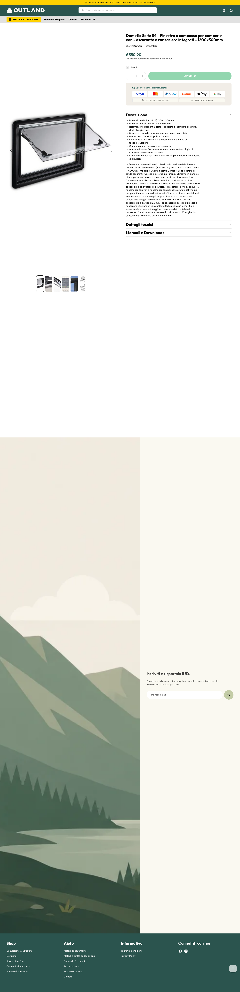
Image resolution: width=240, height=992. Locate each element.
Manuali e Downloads (145, 232)
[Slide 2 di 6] (48, 284)
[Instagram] (186, 951)
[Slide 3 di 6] (57, 284)
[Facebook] (180, 951)
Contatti (68, 976)
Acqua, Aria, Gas (15, 961)
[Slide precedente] (10, 151)
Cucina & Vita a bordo (18, 966)
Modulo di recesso (73, 971)
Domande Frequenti (74, 961)
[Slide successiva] (112, 151)
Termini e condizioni (131, 950)
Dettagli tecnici (139, 224)
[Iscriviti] (228, 695)
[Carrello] (231, 10)
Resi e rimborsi (71, 966)
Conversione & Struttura (19, 950)
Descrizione (136, 115)
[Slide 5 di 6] (74, 284)
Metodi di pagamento (75, 950)
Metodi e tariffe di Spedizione (79, 956)
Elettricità (11, 956)
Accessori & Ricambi (17, 971)
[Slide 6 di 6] (82, 284)
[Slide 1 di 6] (40, 284)
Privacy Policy (128, 956)
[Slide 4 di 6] (65, 284)
